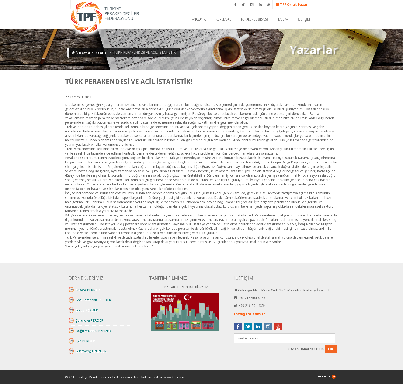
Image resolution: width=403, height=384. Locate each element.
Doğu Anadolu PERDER (93, 330)
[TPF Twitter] (243, 4)
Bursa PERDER (87, 310)
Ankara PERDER (88, 289)
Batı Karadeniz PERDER (93, 300)
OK (331, 349)
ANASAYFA (199, 19)
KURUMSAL (223, 19)
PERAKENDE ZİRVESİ (254, 19)
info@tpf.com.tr (249, 314)
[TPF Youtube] (269, 4)
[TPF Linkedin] (260, 4)
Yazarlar (102, 52)
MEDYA (283, 19)
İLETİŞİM (304, 19)
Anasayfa (82, 52)
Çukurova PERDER (89, 320)
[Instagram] (252, 4)
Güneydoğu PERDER (91, 351)
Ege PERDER (85, 341)
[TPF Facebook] (235, 4)
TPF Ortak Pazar (293, 4)
